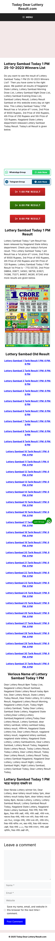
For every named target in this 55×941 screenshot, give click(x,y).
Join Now (42, 172)
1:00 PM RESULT (29, 191)
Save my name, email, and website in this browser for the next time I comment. (27, 910)
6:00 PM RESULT (29, 205)
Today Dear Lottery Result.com (27, 7)
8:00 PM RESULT (29, 218)
